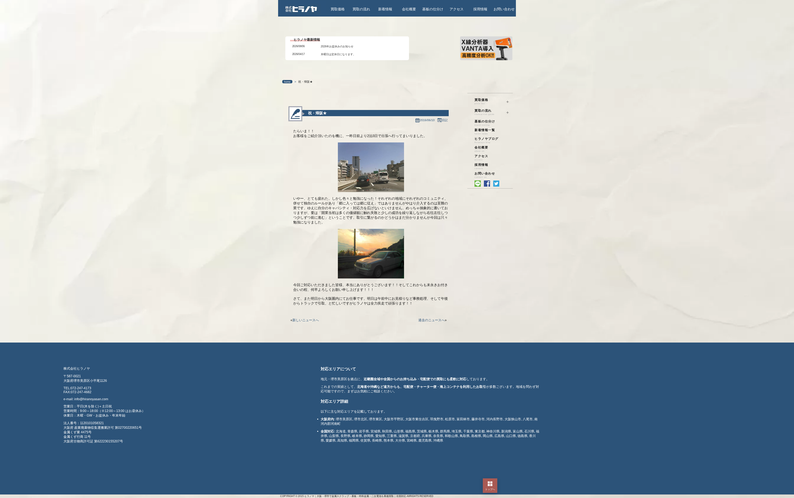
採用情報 (480, 9)
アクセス (457, 9)
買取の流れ (361, 9)
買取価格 (338, 9)
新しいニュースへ (305, 320)
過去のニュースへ (431, 320)
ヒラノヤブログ (487, 140)
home (287, 81)
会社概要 (409, 9)
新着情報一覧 (485, 131)
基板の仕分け (432, 9)
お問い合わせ (504, 9)
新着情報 (385, 9)
